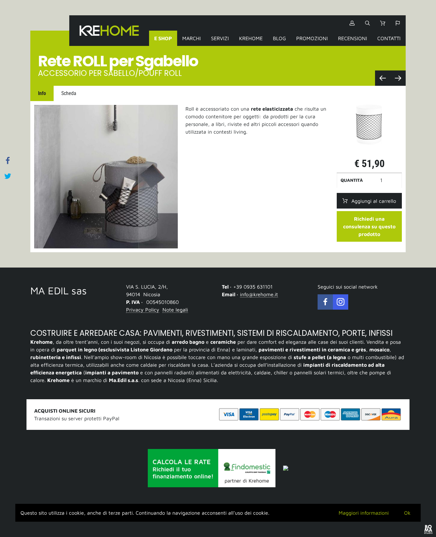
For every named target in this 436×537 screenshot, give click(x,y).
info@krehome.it (259, 294)
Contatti (389, 38)
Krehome (109, 30)
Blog (279, 38)
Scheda (68, 93)
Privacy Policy (142, 310)
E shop (163, 38)
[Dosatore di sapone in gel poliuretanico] (398, 78)
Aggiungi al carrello (373, 201)
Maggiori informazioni (364, 513)
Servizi (220, 38)
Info (42, 93)
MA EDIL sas (58, 290)
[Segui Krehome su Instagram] (340, 302)
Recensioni (352, 38)
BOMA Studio (428, 529)
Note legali (175, 310)
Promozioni (312, 38)
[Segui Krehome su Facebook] (325, 302)
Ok (407, 513)
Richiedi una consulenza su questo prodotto (369, 226)
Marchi (191, 38)
